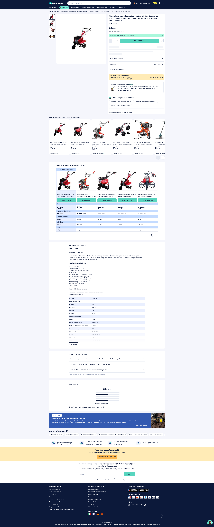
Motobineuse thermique (82, 11)
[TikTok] (145, 504)
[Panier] (164, 3)
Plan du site (72, 524)
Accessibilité (156, 524)
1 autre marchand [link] (127, 112)
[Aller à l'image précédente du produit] (60, 39)
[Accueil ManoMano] (57, 3)
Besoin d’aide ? (53, 494)
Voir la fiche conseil (141, 425)
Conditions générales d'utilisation (121, 524)
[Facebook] (133, 504)
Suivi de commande (54, 489)
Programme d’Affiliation (55, 507)
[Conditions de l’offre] (163, 35)
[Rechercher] (69, 3)
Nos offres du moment (94, 499)
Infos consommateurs (139, 524)
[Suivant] (163, 158)
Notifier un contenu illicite (56, 499)
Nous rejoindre (53, 504)
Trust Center (107, 524)
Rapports (149, 524)
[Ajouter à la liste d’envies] (161, 41)
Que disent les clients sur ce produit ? (145, 101)
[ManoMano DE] (97, 514)
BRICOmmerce (117, 112)
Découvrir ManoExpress (95, 507)
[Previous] (151, 235)
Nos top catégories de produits (97, 492)
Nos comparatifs (93, 494)
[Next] (156, 235)
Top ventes (91, 504)
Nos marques (92, 497)
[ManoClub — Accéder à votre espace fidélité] (154, 3)
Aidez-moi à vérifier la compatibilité (120, 101)
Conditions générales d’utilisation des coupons (62, 509)
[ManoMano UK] (93, 514)
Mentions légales (82, 524)
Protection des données (95, 524)
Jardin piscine (57, 11)
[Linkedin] (129, 504)
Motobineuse (72, 11)
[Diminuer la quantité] (110, 41)
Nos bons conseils (93, 489)
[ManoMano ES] (101, 514)
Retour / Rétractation (55, 492)
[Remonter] (163, 516)
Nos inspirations (93, 502)
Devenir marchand (54, 502)
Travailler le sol (64, 11)
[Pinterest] (137, 504)
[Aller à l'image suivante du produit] (103, 39)
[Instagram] (141, 504)
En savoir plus (123, 480)
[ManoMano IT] (89, 514)
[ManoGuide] (210, 522)
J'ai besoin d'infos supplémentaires (120, 105)
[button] (136, 87)
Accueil (51, 11)
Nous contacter (53, 497)
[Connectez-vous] (160, 3)
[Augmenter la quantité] (117, 41)
